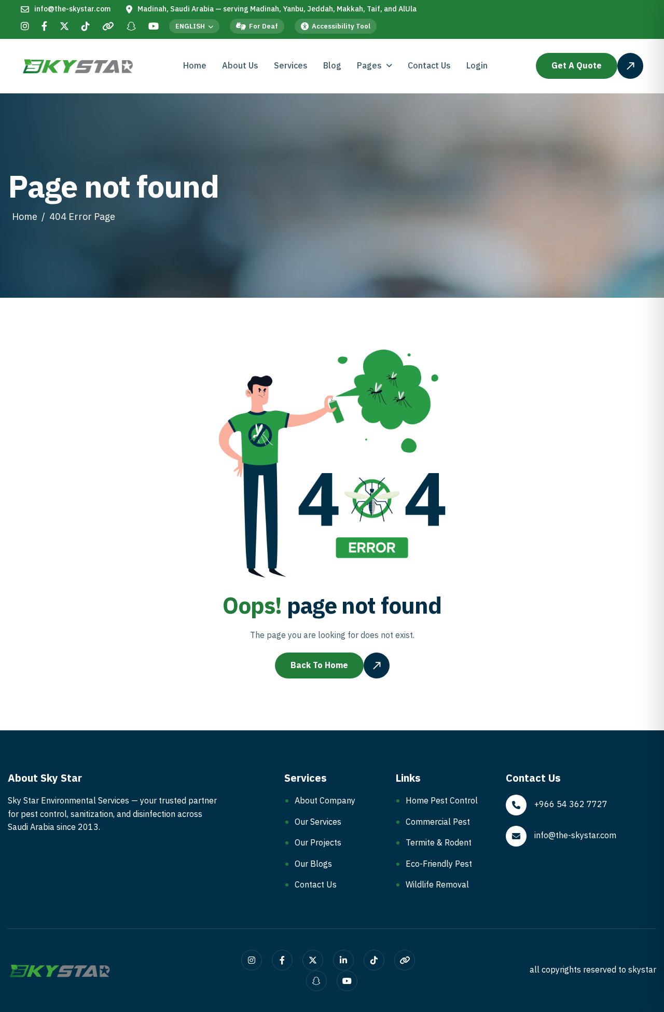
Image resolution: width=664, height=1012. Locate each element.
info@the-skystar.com (72, 9)
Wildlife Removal (437, 885)
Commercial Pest (438, 822)
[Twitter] (64, 27)
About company (325, 801)
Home (194, 66)
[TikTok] (85, 27)
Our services (318, 822)
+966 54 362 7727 (570, 804)
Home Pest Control (442, 801)
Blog (332, 66)
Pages (369, 66)
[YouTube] (153, 27)
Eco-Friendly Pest (439, 864)
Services (291, 66)
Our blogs (313, 864)
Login (477, 66)
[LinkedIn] (343, 960)
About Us (240, 66)
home (24, 217)
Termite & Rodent (439, 843)
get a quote (576, 66)
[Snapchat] (131, 27)
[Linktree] (108, 27)
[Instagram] (25, 27)
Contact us (316, 885)
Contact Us (429, 66)
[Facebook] (44, 27)
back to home (319, 665)
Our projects (318, 843)
